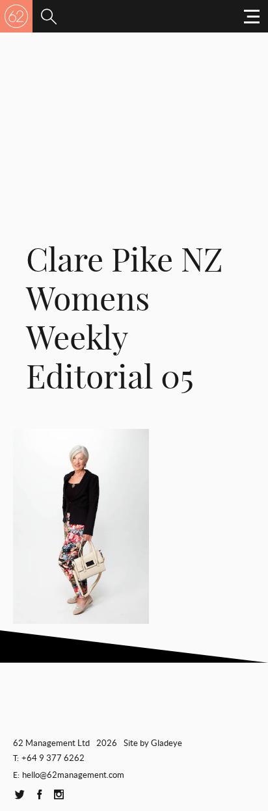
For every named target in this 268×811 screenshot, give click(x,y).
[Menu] (49, 16)
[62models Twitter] (19, 795)
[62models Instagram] (58, 795)
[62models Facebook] (39, 795)
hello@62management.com (73, 775)
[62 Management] (16, 16)
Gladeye (166, 743)
